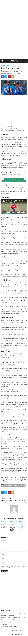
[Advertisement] (14, 15)
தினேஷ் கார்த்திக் (18, 414)
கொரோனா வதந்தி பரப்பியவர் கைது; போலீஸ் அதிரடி (21, 500)
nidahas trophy (15, 486)
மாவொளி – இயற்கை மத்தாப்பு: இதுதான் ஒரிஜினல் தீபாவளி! (4, 526)
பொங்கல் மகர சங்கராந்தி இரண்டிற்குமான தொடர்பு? (12, 529)
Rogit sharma (22, 486)
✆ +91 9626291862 (9, 630)
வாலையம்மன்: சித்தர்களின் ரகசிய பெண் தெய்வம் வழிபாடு (13, 617)
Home (2, 63)
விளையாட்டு (6, 65)
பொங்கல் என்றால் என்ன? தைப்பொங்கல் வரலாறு (22, 530)
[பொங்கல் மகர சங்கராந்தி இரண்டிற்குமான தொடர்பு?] (14, 524)
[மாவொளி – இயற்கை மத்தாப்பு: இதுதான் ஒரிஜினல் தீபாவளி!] (5, 523)
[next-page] (15, 533)
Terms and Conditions (17, 632)
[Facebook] (2, 76)
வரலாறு (5, 63)
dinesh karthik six (23, 485)
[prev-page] (13, 533)
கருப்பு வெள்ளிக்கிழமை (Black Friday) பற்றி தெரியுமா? (12, 626)
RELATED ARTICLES (8, 518)
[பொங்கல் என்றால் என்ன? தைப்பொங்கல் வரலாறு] (23, 524)
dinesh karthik (4, 485)
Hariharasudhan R (5, 73)
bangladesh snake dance (20, 484)
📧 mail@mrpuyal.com (19, 630)
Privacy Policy (9, 632)
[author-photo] (14, 509)
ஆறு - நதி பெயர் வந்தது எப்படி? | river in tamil (10, 619)
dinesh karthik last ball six (13, 485)
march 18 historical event (6, 486)
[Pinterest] (9, 76)
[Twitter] (5, 76)
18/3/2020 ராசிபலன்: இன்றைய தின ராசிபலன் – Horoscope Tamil (7, 500)
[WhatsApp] (12, 76)
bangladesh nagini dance (9, 484)
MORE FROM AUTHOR (19, 518)
